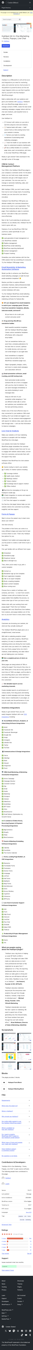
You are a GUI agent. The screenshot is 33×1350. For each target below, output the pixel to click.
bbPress (5, 1316)
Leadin (7, 1184)
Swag (20, 1304)
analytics (21, 1216)
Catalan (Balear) (11, 1327)
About (3, 1281)
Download (6, 45)
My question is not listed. (9, 1156)
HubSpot (6, 41)
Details (5, 52)
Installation (6, 61)
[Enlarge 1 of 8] (13, 1035)
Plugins (19, 1287)
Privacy (4, 1290)
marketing (28, 1219)
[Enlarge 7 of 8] (13, 1064)
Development (7, 65)
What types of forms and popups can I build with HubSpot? (12, 1143)
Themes (19, 1284)
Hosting (4, 1287)
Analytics (5, 619)
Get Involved (21, 1295)
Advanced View (7, 1224)
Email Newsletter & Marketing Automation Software (14, 268)
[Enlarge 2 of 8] (29, 1035)
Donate (20, 1301)
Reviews (6, 57)
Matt (4, 1313)
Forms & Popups (8, 514)
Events (19, 1298)
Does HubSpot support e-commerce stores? (9, 1149)
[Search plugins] (19, 19)
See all (29, 1253)
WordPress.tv (7, 1304)
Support (5, 70)
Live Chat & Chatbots (10, 431)
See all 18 (28, 1212)
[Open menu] (30, 2)
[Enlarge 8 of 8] (29, 1064)
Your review (5, 1253)
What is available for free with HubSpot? (8, 1128)
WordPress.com (7, 1310)
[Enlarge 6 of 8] (29, 1054)
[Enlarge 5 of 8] (13, 1054)
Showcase (20, 1281)
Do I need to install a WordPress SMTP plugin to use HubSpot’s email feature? (11, 1136)
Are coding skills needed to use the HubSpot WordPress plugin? (11, 1122)
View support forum (8, 1270)
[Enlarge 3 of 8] (13, 1044)
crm (25, 1216)
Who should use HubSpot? (10, 1116)
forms (29, 1216)
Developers (5, 1301)
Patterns (20, 1290)
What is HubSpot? (7, 1111)
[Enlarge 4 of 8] (29, 1044)
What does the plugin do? (10, 1106)
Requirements (6, 1100)
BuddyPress (6, 1319)
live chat (22, 1219)
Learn (3, 1295)
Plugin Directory (6, 7)
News (3, 1284)
